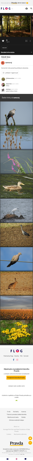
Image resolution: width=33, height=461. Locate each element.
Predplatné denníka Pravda (16, 378)
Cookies (9, 434)
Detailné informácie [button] (7, 52)
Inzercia (23, 412)
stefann (8, 89)
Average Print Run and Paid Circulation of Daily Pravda (16, 430)
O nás (8, 412)
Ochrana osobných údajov (16, 420)
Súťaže (23, 417)
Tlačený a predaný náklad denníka (16, 414)
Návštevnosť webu (13, 417)
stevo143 (8, 84)
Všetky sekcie (21, 3)
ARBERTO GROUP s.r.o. (20, 451)
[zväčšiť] (26, 41)
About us (16, 426)
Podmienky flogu (8, 356)
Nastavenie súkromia (20, 434)
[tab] (16, 51)
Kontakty (16, 412)
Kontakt (26, 356)
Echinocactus (10, 78)
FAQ (21, 356)
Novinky (16, 356)
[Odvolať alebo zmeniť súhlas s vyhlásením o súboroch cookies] (30, 438)
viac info (22, 454)
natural (4, 48)
